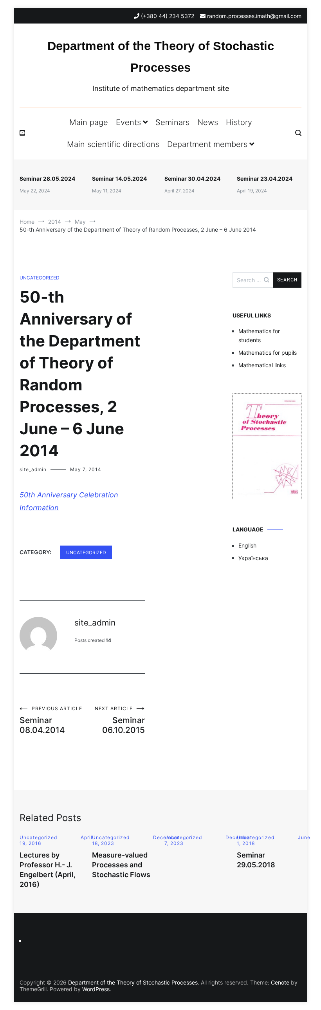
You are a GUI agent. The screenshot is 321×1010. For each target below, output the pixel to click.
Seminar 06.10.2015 (120, 720)
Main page (88, 122)
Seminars (172, 122)
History (239, 122)
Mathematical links (262, 365)
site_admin (33, 469)
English (247, 545)
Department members (207, 144)
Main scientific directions (113, 144)
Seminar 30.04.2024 (192, 178)
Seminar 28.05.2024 (47, 178)
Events (128, 122)
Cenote (280, 982)
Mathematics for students (259, 335)
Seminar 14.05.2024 (119, 178)
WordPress (96, 989)
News (207, 122)
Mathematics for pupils (267, 352)
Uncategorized (40, 278)
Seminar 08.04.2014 (51, 720)
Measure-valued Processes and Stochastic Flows (121, 865)
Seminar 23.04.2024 (264, 178)
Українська (253, 558)
